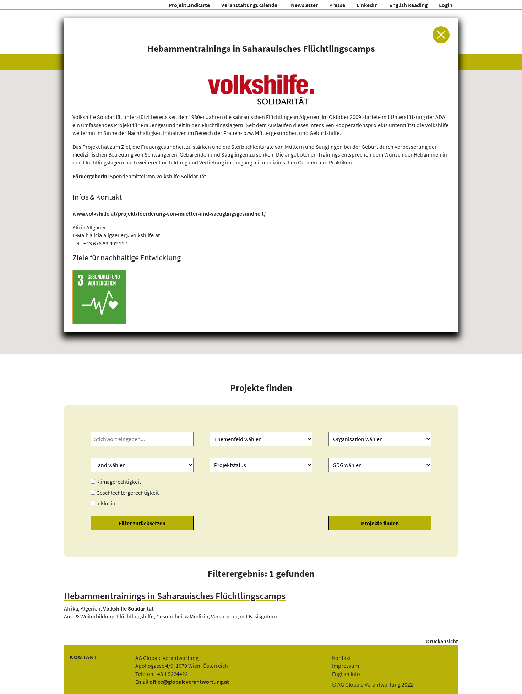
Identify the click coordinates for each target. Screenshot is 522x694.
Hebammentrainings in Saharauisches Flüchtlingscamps (175, 596)
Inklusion (107, 503)
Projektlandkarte (189, 5)
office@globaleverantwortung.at (189, 681)
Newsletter (304, 5)
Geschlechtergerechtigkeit (127, 492)
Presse (337, 5)
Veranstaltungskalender (250, 5)
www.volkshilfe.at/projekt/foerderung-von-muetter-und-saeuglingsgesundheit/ (169, 213)
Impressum (345, 665)
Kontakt (341, 657)
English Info (346, 673)
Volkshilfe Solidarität (128, 608)
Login (445, 5)
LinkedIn (367, 5)
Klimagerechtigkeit (118, 481)
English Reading (408, 5)
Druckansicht (442, 641)
